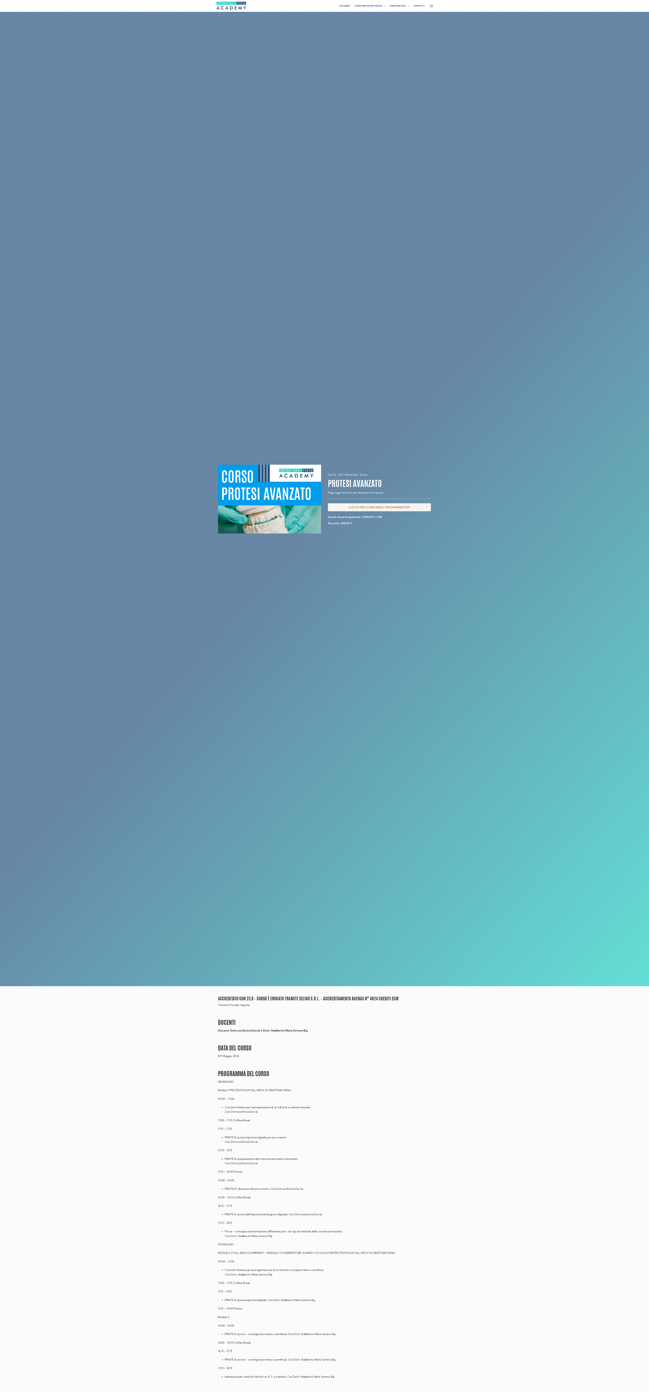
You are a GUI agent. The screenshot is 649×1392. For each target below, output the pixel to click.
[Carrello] (431, 6)
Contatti (419, 6)
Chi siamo (344, 6)
